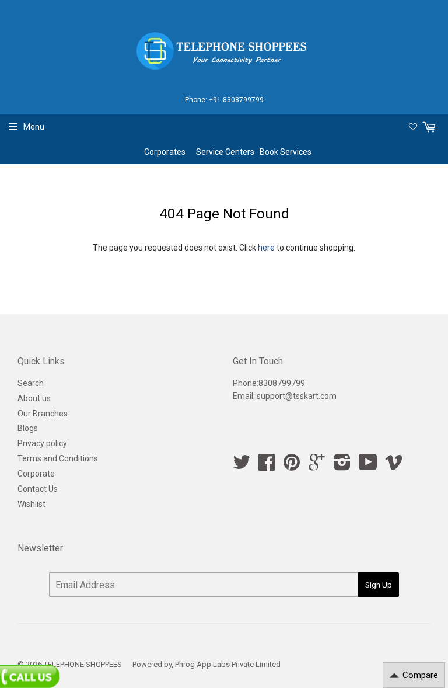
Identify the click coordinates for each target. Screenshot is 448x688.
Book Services (286, 152)
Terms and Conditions (58, 458)
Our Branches (43, 413)
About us (34, 398)
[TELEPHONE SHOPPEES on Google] (317, 466)
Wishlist (32, 504)
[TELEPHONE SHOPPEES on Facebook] (266, 466)
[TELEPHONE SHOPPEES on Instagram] (342, 466)
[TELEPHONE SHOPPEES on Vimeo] (393, 466)
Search (31, 383)
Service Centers (228, 152)
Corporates (165, 152)
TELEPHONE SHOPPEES (83, 664)
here (266, 247)
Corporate (36, 473)
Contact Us (38, 489)
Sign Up (378, 585)
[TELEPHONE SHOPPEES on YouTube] (368, 466)
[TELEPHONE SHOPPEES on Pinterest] (291, 466)
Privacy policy (42, 443)
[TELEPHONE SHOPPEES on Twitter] (241, 466)
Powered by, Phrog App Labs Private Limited (206, 664)
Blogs (28, 428)
